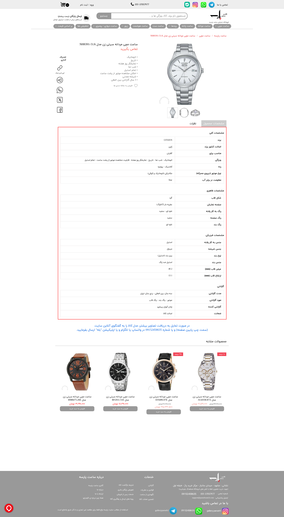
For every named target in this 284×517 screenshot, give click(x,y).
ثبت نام (84, 5)
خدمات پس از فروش (125, 494)
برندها (174, 26)
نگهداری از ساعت (147, 494)
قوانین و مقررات (147, 490)
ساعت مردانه (204, 26)
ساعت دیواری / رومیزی (106, 26)
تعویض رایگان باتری (126, 490)
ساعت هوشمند (140, 26)
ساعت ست (158, 26)
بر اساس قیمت (65, 26)
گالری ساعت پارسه (95, 485)
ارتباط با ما (99, 494)
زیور (126, 26)
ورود (92, 5)
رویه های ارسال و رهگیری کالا (122, 499)
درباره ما (100, 489)
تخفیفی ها (83, 26)
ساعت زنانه (187, 26)
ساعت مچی (223, 26)
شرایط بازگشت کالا (126, 485)
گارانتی (151, 485)
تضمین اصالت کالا (146, 499)
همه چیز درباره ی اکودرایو (93, 498)
